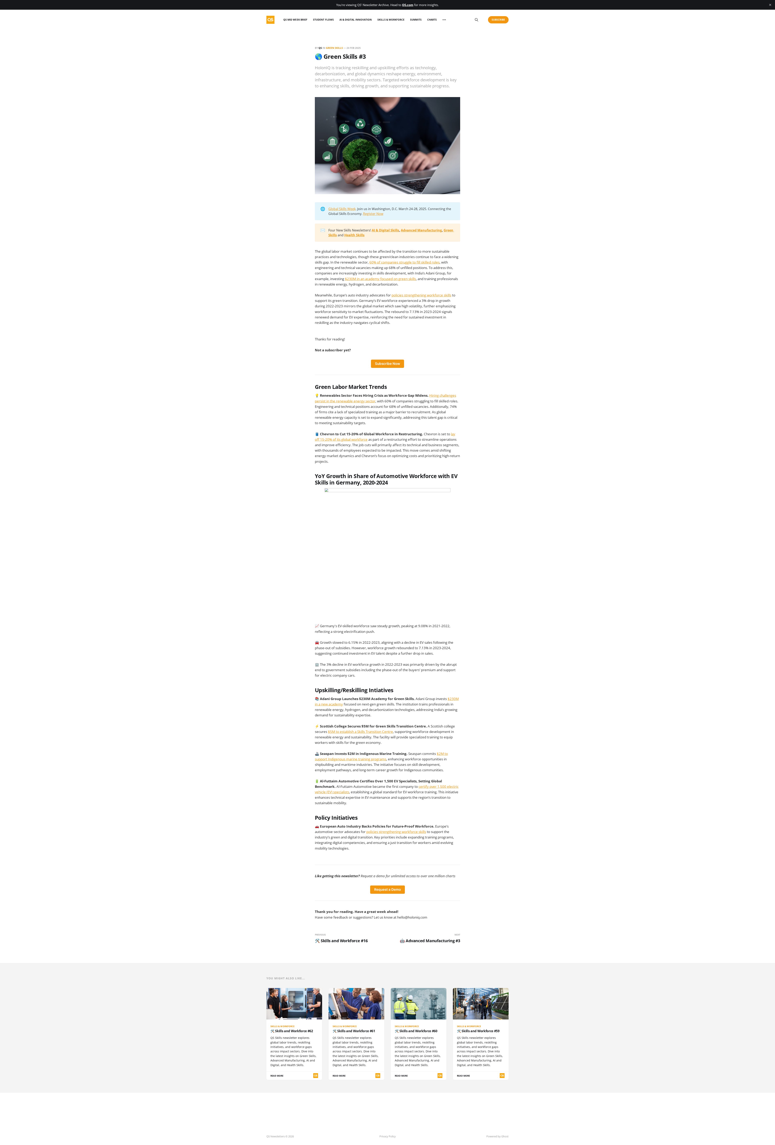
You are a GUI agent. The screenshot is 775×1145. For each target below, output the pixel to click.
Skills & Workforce (390, 19)
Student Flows (323, 19)
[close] (770, 5)
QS (320, 48)
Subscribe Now (387, 364)
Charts (432, 19)
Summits (415, 19)
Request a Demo (387, 890)
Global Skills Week (342, 209)
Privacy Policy (387, 1136)
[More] (444, 20)
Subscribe (498, 19)
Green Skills (334, 48)
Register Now (373, 213)
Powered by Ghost (497, 1136)
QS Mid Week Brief (295, 19)
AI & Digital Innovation (355, 19)
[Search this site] (476, 20)
